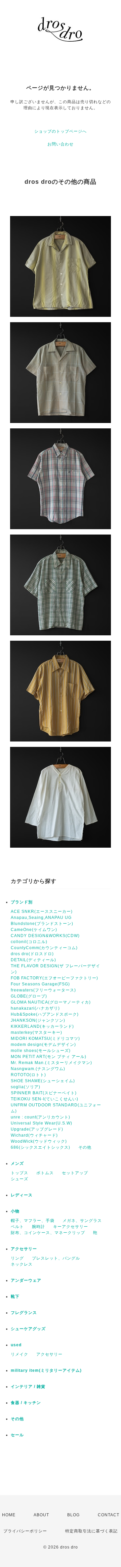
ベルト (17, 1226)
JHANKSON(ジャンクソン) (38, 1020)
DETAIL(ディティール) (33, 960)
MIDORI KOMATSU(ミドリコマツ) (45, 1038)
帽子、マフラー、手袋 (32, 1220)
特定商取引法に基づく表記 (91, 1531)
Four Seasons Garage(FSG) (40, 984)
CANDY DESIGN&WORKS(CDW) (45, 935)
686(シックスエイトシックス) (40, 1147)
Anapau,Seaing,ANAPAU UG (41, 917)
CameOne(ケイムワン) (34, 929)
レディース (22, 1195)
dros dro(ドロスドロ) (32, 953)
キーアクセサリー (70, 1226)
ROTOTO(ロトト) (28, 1074)
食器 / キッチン (26, 1402)
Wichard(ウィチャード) (34, 1135)
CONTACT (108, 1515)
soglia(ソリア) (25, 1087)
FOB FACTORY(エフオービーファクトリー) (54, 978)
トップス (19, 1173)
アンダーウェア (26, 1280)
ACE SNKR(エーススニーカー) (42, 911)
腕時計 (38, 1226)
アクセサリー (24, 1248)
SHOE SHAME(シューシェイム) (43, 1080)
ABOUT (41, 1515)
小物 (15, 1211)
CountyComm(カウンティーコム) (44, 947)
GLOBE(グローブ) (29, 996)
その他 (84, 1147)
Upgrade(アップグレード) (37, 1129)
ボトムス (45, 1173)
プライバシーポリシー (25, 1531)
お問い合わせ (60, 144)
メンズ (17, 1163)
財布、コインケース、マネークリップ (48, 1232)
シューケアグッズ (28, 1328)
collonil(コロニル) (29, 941)
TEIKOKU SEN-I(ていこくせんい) (44, 1099)
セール (17, 1435)
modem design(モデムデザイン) (43, 1044)
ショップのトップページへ (60, 131)
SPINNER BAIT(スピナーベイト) (44, 1093)
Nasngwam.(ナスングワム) (38, 1068)
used (16, 1345)
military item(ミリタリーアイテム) (46, 1370)
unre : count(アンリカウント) (40, 1117)
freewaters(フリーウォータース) (43, 990)
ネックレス (22, 1264)
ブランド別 (22, 902)
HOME (8, 1515)
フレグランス (24, 1312)
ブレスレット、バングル (56, 1258)
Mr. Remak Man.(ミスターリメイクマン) (51, 1062)
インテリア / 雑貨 (28, 1386)
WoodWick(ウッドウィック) (39, 1141)
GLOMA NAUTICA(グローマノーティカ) (51, 1002)
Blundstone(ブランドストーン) (42, 923)
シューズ (19, 1179)
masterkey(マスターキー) (36, 1032)
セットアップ (75, 1173)
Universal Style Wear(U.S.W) (41, 1123)
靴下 (15, 1296)
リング (17, 1258)
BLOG (73, 1515)
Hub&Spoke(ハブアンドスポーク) (45, 1014)
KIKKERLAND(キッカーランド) (42, 1026)
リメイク (19, 1354)
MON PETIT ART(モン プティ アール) (48, 1056)
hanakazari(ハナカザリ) (35, 1008)
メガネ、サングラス (82, 1220)
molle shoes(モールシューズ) (41, 1050)
